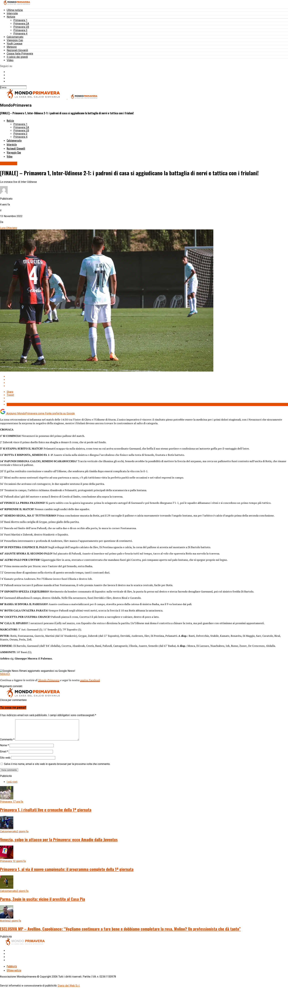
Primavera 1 (20, 20)
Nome (4, 745)
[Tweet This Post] (147, 379)
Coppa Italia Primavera (20, 53)
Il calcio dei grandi (17, 56)
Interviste (12, 13)
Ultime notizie (15, 10)
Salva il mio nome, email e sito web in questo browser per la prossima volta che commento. (57, 764)
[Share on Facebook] (147, 376)
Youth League (14, 43)
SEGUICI (5, 674)
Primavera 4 (20, 33)
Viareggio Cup (15, 40)
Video (10, 60)
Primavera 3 (20, 30)
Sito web (5, 757)
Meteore (12, 46)
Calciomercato (15, 36)
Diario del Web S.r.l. (69, 985)
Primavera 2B (21, 26)
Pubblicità (12, 966)
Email (4, 751)
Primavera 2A (21, 23)
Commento (7, 739)
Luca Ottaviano (8, 227)
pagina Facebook (90, 680)
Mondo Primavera (48, 680)
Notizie (11, 16)
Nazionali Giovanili (17, 50)
